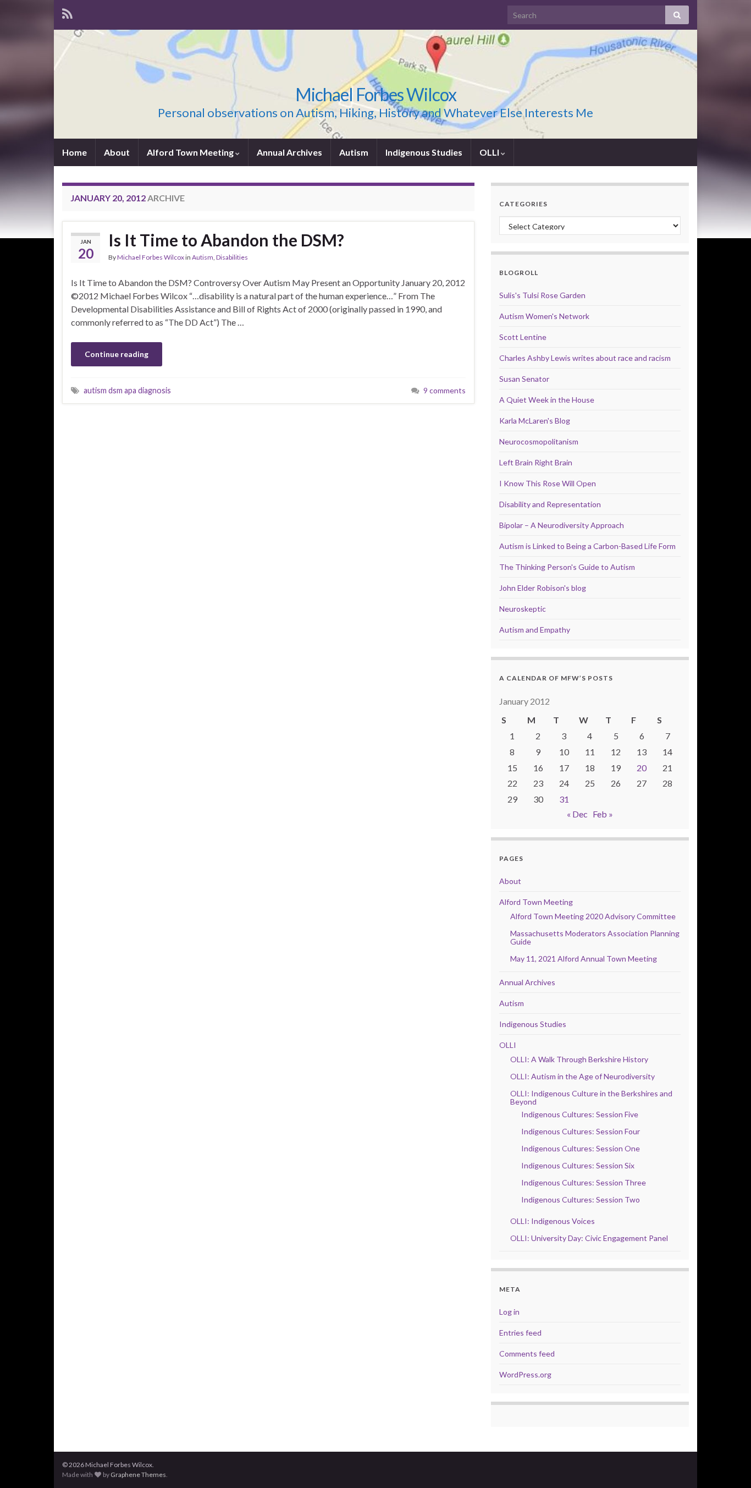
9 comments (444, 390)
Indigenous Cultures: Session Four (580, 1131)
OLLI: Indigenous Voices (552, 1221)
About (117, 152)
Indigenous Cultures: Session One (580, 1148)
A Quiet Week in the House (546, 399)
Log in (509, 1311)
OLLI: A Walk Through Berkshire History (579, 1059)
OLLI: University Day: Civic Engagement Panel (589, 1238)
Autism (353, 152)
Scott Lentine (522, 337)
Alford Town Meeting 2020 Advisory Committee (593, 916)
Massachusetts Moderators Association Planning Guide (595, 937)
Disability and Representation (550, 504)
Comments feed (527, 1353)
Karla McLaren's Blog (534, 420)
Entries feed (520, 1332)
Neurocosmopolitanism (538, 441)
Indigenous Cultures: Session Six (577, 1165)
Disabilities (232, 257)
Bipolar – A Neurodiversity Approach (561, 525)
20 (642, 767)
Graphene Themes (138, 1474)
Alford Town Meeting (191, 152)
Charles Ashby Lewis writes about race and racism (585, 358)
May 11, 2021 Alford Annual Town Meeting (583, 958)
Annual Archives (289, 152)
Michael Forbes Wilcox (375, 94)
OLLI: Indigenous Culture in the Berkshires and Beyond (591, 1097)
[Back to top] (726, 1463)
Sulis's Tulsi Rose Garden (542, 295)
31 (564, 799)
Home (74, 152)
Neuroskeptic (522, 608)
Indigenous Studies (423, 152)
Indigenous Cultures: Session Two (580, 1199)
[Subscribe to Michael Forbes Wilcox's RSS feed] (67, 12)
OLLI (490, 152)
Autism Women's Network (544, 316)
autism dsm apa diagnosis (127, 390)
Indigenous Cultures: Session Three (583, 1182)
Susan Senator (524, 378)
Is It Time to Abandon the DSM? (226, 240)
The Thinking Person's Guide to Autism (567, 567)
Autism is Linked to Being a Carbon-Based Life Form (587, 546)
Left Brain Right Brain (535, 462)
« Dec (577, 814)
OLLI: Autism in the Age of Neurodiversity (582, 1076)
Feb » (603, 814)
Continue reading (116, 354)
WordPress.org (525, 1374)
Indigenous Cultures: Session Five (579, 1114)
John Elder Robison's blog (542, 587)
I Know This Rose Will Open (547, 483)
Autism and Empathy (534, 629)
